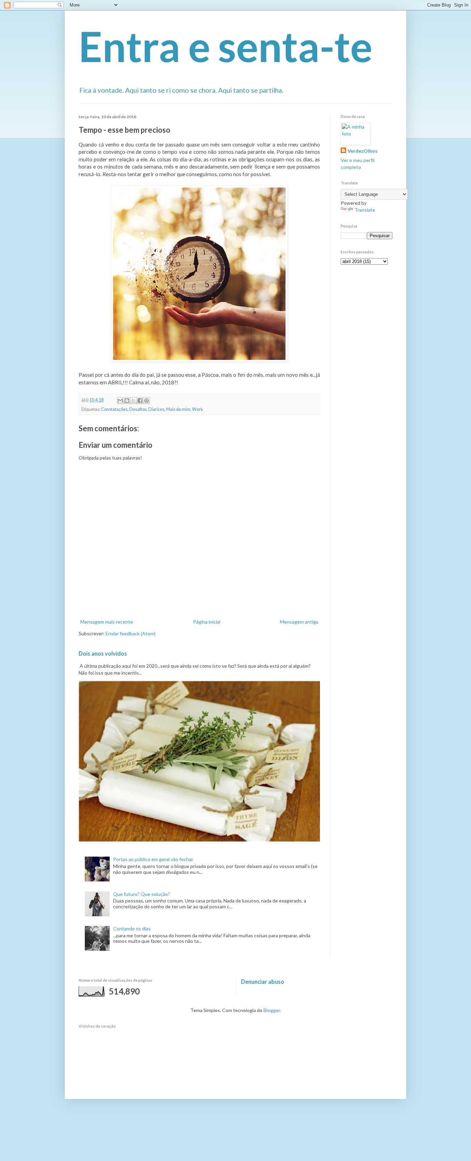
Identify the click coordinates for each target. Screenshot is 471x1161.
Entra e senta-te (225, 46)
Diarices (156, 409)
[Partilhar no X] (133, 400)
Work (197, 409)
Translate (364, 210)
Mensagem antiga (299, 622)
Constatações (114, 409)
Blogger (271, 1010)
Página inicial (206, 622)
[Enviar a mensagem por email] (120, 400)
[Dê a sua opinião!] (126, 400)
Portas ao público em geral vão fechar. (153, 859)
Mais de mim (178, 409)
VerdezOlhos (363, 151)
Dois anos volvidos (103, 653)
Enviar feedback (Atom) (131, 633)
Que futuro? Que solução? (141, 894)
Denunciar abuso (262, 981)
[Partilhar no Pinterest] (146, 400)
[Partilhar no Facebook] (140, 400)
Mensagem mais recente (106, 622)
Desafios (138, 409)
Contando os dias (132, 928)
